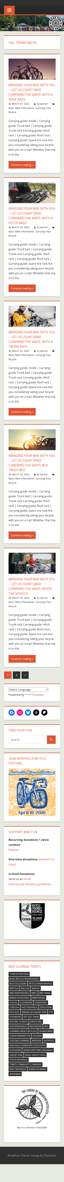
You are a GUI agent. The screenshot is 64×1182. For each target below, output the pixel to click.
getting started (19, 1021)
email (27, 879)
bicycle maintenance (40, 983)
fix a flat (14, 1012)
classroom (26, 1002)
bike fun (14, 988)
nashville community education (28, 1045)
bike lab (25, 988)
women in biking (37, 1069)
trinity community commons (25, 1064)
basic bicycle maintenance (24, 978)
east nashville (30, 1007)
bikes (34, 993)
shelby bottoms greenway (38, 1050)
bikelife (36, 988)
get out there (31, 1016)
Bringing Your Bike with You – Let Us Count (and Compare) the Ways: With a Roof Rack (32, 92)
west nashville (18, 1069)
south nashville (19, 1059)
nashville (49, 1040)
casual (13, 1002)
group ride (36, 1021)
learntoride (46, 1031)
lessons (37, 1035)
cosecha (14, 1007)
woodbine (15, 1074)
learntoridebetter (20, 1035)
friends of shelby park (34, 1012)
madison (36, 1040)
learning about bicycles (23, 1031)
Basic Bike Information (21, 108)
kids (46, 1026)
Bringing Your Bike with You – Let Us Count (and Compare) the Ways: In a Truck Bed (32, 463)
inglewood (35, 1026)
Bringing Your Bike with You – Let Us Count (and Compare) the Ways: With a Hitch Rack (32, 215)
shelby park (16, 1055)
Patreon (14, 850)
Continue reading (21, 164)
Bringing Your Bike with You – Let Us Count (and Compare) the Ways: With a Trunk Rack (32, 339)
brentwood (38, 997)
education (46, 1007)
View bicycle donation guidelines (30, 884)
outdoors (15, 1050)
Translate (37, 695)
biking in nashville (20, 997)
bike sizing (45, 993)
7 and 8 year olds (19, 974)
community (40, 1002)
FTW (51, 1012)
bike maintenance (19, 993)
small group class (35, 1055)
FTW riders (15, 1016)
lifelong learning (19, 1040)
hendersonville (18, 1026)
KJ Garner (42, 103)
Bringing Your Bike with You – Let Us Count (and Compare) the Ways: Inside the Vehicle (32, 586)
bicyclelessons (18, 983)
